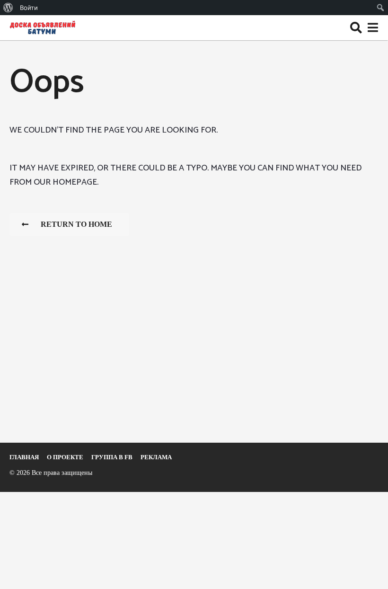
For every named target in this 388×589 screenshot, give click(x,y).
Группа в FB (111, 457)
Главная (24, 457)
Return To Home (76, 224)
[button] (356, 27)
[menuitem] (8, 7)
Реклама (156, 457)
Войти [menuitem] (29, 7)
